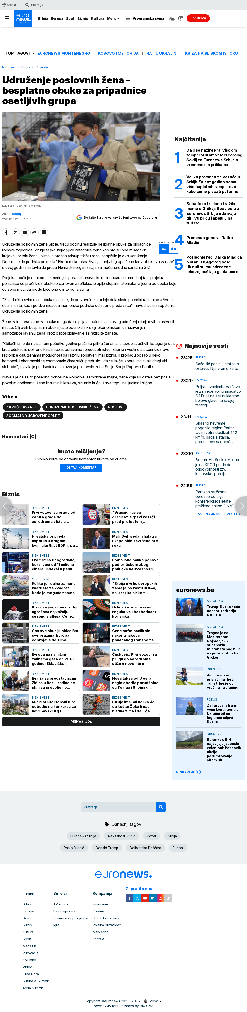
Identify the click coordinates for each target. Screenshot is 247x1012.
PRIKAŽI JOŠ (187, 772)
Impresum (100, 904)
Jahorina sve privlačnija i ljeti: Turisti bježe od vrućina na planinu (222, 681)
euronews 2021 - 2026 (122, 1001)
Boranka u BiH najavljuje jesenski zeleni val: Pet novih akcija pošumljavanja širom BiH (224, 749)
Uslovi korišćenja (106, 918)
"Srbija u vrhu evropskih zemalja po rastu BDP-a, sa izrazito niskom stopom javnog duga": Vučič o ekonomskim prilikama (134, 588)
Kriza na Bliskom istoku (211, 53)
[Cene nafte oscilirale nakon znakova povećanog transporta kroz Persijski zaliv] (96, 633)
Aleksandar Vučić (121, 836)
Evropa (57, 18)
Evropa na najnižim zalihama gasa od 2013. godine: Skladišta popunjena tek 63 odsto (54, 659)
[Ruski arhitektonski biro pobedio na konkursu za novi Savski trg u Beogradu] (15, 704)
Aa (164, 249)
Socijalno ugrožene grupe (33, 416)
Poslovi (115, 407)
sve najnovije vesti (217, 514)
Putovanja (30, 953)
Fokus (212, 699)
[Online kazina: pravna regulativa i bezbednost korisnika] (96, 609)
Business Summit (36, 981)
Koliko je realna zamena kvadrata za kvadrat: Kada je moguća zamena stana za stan (54, 588)
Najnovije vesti (64, 911)
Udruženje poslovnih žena (72, 407)
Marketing (101, 932)
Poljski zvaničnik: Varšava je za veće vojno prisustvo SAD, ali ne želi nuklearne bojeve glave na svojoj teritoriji (218, 396)
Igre (56, 925)
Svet (70, 18)
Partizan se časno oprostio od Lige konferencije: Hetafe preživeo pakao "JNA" (214, 499)
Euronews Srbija (83, 836)
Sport (27, 939)
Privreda (42, 67)
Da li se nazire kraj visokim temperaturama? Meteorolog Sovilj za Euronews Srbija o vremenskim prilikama (214, 157)
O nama (99, 911)
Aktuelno (203, 453)
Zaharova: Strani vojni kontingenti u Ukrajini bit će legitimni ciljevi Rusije (223, 713)
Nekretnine (41, 579)
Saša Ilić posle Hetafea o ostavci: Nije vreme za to (217, 366)
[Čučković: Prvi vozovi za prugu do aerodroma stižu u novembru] (96, 656)
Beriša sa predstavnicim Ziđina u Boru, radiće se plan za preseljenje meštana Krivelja (54, 683)
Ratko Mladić (74, 848)
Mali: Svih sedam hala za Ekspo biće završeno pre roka (135, 541)
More (111, 18)
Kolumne (29, 960)
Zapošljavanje (21, 407)
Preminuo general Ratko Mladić (209, 240)
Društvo (214, 669)
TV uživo (60, 904)
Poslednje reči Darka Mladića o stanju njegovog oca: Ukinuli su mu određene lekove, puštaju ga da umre (214, 264)
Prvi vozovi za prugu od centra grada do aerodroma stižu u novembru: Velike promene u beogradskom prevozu (53, 517)
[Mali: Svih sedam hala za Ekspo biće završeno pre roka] (96, 538)
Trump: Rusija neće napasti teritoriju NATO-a (223, 611)
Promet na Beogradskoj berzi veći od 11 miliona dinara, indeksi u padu (53, 564)
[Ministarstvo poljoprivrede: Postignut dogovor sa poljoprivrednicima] (241, 506)
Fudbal (201, 357)
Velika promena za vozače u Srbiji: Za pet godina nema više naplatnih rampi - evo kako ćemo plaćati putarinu (213, 184)
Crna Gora (31, 974)
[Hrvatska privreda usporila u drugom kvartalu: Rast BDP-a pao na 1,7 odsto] (15, 538)
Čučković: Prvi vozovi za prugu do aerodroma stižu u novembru (134, 659)
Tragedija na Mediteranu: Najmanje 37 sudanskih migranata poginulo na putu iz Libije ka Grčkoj (224, 645)
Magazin (29, 946)
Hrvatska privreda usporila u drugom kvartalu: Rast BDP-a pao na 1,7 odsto (54, 541)
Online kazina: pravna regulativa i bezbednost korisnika (134, 612)
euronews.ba (195, 589)
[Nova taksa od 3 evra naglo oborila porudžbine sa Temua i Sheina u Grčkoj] (96, 680)
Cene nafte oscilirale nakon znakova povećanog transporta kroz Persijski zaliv (133, 635)
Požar (151, 836)
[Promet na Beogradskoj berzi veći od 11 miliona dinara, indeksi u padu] (15, 562)
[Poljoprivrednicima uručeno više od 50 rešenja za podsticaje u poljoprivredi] (6, 506)
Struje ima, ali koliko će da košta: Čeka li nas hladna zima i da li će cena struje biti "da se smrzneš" (133, 706)
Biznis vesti (41, 508)
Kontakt (98, 939)
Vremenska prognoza (70, 918)
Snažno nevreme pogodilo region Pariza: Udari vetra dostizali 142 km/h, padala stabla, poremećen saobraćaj (216, 432)
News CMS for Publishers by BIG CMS (124, 1006)
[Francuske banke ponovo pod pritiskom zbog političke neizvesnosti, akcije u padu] (96, 562)
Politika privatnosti (107, 925)
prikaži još (81, 722)
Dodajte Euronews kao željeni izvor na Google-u (120, 217)
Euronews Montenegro (63, 53)
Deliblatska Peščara (145, 848)
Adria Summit (33, 988)
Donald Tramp (107, 848)
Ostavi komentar (81, 467)
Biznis (82, 18)
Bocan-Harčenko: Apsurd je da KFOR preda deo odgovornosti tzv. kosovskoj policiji (217, 467)
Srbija (43, 18)
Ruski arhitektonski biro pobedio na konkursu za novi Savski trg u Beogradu (54, 706)
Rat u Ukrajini (161, 53)
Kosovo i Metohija (118, 53)
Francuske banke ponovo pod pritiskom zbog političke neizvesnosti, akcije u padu (135, 564)
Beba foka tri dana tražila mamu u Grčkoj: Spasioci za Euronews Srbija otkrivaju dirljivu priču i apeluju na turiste (212, 213)
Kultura (97, 18)
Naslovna (8, 67)
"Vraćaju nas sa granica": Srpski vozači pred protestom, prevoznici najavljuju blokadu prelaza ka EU (133, 517)
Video (27, 967)
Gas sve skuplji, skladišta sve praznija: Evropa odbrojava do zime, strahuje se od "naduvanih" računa (55, 635)
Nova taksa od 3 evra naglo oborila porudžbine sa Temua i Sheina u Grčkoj (135, 683)
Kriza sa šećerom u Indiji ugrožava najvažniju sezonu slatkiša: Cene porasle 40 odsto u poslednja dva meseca (54, 612)
